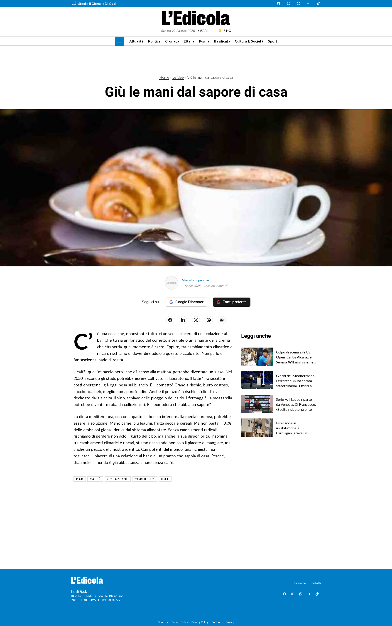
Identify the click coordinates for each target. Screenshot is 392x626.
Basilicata (222, 41)
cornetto (144, 479)
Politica (154, 41)
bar (79, 479)
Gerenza (163, 622)
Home (164, 77)
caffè (95, 479)
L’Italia (189, 41)
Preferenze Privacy (223, 622)
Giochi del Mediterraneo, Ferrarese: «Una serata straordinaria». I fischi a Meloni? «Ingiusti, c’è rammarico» (295, 380)
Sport (272, 41)
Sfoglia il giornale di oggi (97, 3)
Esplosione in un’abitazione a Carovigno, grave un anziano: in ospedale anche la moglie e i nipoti (295, 428)
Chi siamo (299, 583)
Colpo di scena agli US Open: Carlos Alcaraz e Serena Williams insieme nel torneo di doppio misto (295, 357)
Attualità (136, 41)
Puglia (204, 41)
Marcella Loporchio (195, 280)
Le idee (178, 77)
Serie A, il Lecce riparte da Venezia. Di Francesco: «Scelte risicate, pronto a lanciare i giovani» (296, 404)
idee (165, 479)
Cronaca (172, 41)
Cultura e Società (249, 41)
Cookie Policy (180, 622)
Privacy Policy (199, 622)
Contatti (315, 583)
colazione (117, 479)
